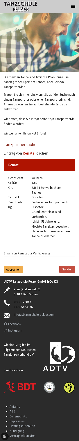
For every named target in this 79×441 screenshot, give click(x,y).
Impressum (17, 421)
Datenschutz (18, 416)
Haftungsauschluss (22, 426)
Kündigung (17, 431)
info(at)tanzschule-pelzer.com (34, 315)
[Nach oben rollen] (70, 432)
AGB (12, 411)
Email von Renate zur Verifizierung (27, 253)
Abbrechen (13, 270)
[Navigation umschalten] (73, 6)
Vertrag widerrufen (22, 436)
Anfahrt (15, 407)
